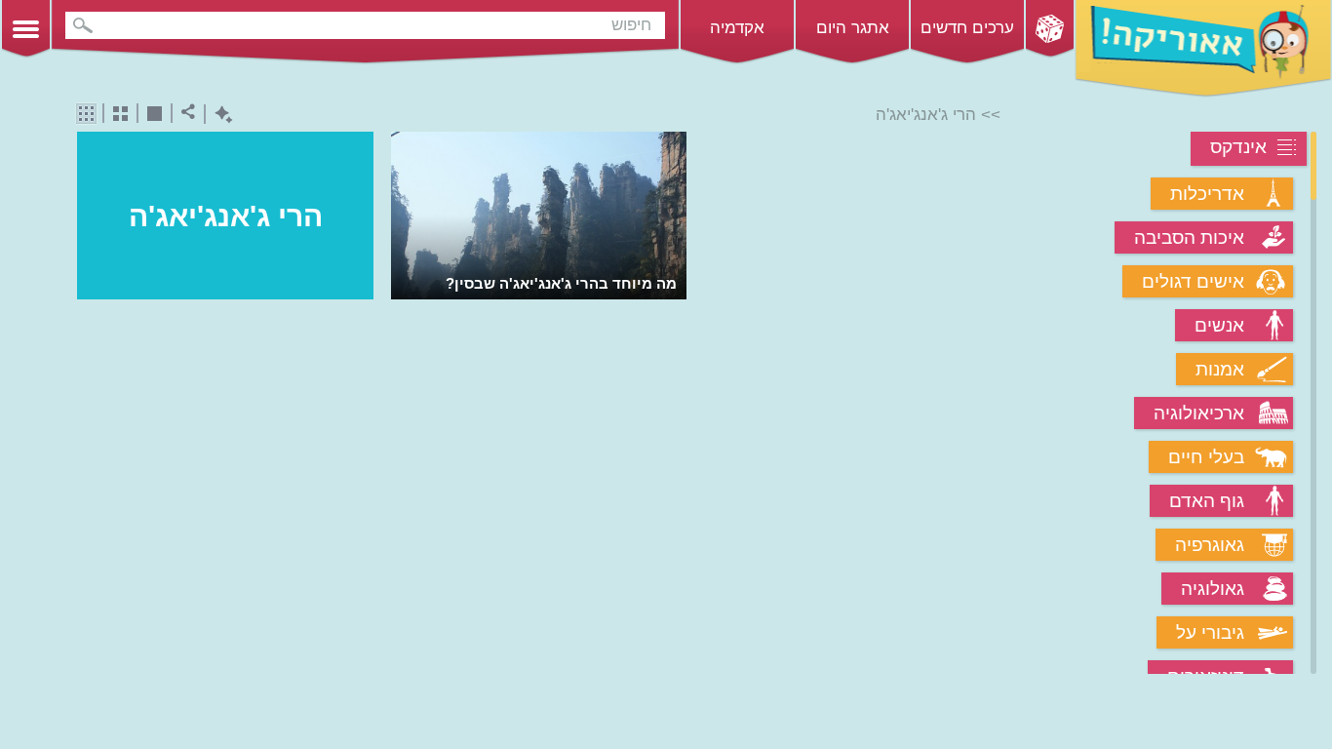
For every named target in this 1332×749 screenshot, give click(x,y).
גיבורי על (1210, 632)
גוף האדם (1206, 501)
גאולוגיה (1212, 588)
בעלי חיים (1206, 457)
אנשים (1219, 325)
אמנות (1219, 369)
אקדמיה (737, 28)
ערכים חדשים (967, 28)
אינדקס (1238, 147)
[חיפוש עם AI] (219, 114)
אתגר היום (852, 28)
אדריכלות (1207, 193)
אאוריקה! (1203, 49)
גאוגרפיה (1209, 544)
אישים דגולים (1193, 281)
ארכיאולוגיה (1199, 413)
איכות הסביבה (1189, 237)
